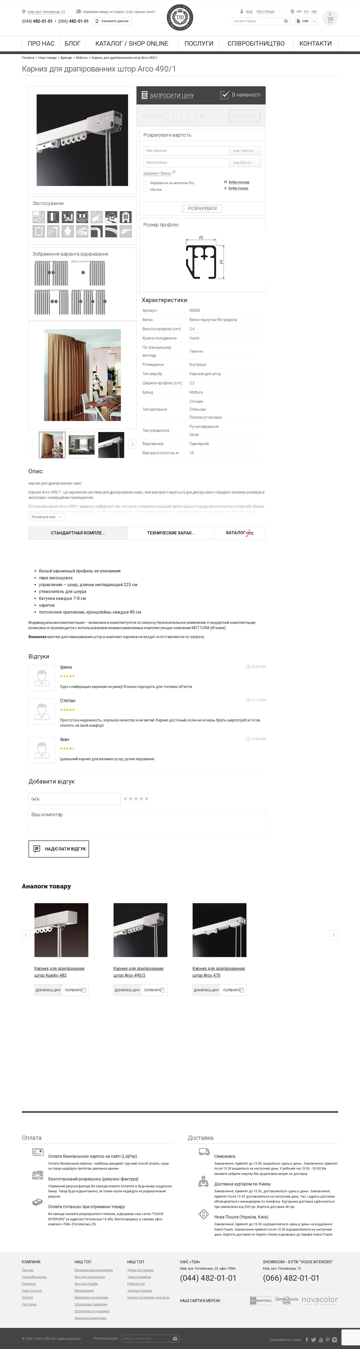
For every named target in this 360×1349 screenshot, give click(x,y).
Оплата (27, 1297)
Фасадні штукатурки (90, 1277)
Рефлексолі (136, 1284)
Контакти (315, 43)
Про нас (41, 43)
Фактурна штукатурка (90, 1318)
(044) (37, 21)
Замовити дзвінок (115, 21)
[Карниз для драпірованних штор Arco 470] (219, 930)
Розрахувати (202, 208)
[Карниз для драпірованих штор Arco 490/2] (140, 930)
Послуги (198, 43)
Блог (73, 43)
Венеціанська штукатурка (94, 1270)
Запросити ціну (172, 96)
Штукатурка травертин (91, 1304)
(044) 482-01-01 (208, 1278)
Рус (306, 11)
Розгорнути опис (44, 517)
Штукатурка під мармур (92, 1311)
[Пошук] (286, 21)
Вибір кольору (239, 182)
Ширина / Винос (157, 173)
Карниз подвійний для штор (148, 1297)
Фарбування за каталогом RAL (172, 183)
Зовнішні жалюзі (139, 1291)
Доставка (29, 1304)
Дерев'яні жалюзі (140, 1270)
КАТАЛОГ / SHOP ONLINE (131, 43)
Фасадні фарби (86, 1284)
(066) (73, 21)
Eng (314, 11)
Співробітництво (256, 43)
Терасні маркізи (139, 1277)
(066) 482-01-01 (291, 1278)
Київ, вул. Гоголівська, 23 (46, 12)
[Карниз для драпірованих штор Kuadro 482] (61, 930)
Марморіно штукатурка (91, 1297)
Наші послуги (32, 1291)
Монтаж (156, 189)
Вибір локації (238, 188)
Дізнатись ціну (48, 990)
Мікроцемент (84, 1291)
